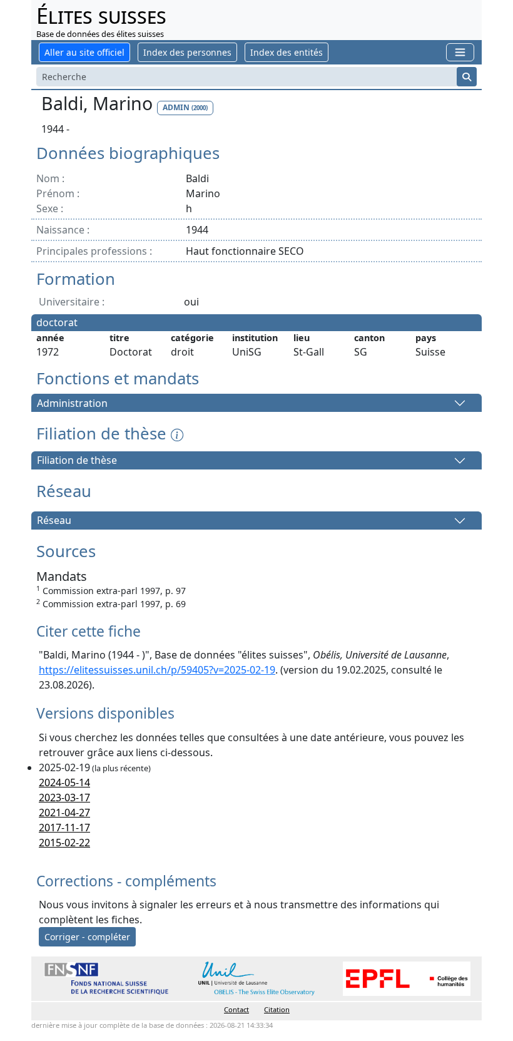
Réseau (54, 521)
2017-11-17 (64, 827)
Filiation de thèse (77, 460)
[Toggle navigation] (460, 52)
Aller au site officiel (84, 52)
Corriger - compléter (87, 937)
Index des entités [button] (286, 52)
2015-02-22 (64, 842)
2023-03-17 (64, 797)
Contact (236, 1009)
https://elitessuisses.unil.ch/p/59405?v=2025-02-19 (157, 670)
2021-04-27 (64, 812)
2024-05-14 (64, 782)
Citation (277, 1009)
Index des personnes (187, 52)
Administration (72, 403)
